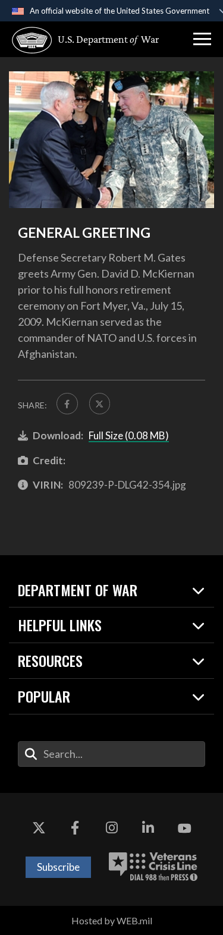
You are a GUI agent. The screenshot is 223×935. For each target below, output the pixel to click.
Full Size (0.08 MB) (129, 435)
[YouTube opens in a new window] (184, 828)
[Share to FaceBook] (67, 403)
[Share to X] (100, 403)
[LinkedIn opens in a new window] (148, 828)
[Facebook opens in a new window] (75, 828)
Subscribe (58, 867)
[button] (202, 39)
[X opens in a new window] (39, 828)
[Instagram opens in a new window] (112, 828)
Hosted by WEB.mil (111, 920)
